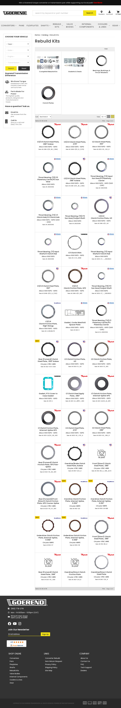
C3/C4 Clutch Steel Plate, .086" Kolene (48, 143)
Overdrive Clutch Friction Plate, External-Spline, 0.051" (101, 501)
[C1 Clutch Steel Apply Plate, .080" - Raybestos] (84, 376)
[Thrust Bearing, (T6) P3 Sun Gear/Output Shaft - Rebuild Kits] (74, 206)
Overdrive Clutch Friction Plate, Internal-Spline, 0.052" (75, 501)
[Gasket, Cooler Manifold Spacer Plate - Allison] (84, 303)
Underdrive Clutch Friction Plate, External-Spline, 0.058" (48, 537)
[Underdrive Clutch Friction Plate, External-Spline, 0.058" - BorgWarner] (57, 518)
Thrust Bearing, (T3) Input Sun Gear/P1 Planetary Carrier (101, 178)
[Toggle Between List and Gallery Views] (110, 116)
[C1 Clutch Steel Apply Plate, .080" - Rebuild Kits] (74, 383)
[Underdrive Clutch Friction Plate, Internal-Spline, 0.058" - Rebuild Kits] (74, 525)
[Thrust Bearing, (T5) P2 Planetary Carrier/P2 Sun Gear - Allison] (57, 159)
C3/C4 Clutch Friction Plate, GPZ (75, 287)
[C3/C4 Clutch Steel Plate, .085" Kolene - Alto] (84, 159)
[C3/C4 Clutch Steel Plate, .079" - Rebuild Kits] (74, 132)
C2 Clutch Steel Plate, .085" (101, 429)
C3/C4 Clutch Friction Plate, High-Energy (48, 323)
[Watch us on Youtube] (15, 624)
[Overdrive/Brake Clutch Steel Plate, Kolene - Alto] (84, 445)
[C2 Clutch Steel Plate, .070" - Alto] (84, 410)
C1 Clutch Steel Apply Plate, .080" (75, 394)
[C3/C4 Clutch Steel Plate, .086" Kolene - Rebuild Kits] (48, 132)
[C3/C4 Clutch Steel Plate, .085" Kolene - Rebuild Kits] (74, 168)
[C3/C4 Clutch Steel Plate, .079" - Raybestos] (84, 124)
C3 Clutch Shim (74, 253)
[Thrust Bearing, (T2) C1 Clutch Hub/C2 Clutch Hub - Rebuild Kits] (48, 205)
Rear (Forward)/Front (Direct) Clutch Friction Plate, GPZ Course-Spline (48, 501)
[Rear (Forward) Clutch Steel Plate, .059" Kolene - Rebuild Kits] (48, 349)
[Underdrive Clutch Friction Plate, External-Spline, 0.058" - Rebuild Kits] (48, 525)
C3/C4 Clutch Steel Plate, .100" (48, 287)
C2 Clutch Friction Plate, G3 (74, 360)
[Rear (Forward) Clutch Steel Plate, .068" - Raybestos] (57, 554)
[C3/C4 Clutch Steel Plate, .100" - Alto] (57, 268)
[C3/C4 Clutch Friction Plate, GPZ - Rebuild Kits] (74, 276)
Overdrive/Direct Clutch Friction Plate (74, 573)
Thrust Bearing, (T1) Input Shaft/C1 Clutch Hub (48, 253)
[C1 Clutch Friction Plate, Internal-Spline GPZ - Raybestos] (110, 376)
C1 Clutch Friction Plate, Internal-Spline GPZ (101, 394)
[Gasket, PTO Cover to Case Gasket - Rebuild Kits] (48, 383)
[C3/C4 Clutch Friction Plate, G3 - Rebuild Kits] (101, 206)
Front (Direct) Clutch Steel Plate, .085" (101, 464)
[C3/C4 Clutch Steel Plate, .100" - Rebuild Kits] (48, 276)
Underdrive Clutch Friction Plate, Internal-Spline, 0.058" (74, 537)
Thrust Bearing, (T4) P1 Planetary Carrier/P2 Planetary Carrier (101, 322)
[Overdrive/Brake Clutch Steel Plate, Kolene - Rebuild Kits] (74, 453)
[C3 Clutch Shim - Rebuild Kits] (74, 242)
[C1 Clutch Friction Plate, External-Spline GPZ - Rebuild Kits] (48, 418)
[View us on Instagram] (19, 624)
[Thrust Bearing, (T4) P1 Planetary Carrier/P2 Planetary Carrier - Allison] (110, 303)
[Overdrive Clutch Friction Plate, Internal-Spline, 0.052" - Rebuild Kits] (74, 489)
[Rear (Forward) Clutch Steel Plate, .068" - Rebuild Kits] (48, 562)
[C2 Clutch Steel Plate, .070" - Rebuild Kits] (74, 418)
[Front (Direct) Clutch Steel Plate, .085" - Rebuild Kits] (101, 453)
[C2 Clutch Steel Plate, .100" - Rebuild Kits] (101, 132)
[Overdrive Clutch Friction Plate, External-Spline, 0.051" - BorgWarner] (110, 481)
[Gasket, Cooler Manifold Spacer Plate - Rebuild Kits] (74, 312)
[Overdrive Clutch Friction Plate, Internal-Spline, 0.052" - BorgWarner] (84, 481)
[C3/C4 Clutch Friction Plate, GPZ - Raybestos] (84, 268)
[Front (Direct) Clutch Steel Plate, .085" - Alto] (110, 445)
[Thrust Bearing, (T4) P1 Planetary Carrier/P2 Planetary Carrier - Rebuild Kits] (101, 310)
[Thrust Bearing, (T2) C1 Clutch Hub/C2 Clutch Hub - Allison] (57, 197)
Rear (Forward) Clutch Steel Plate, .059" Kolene (48, 360)
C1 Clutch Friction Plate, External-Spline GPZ (48, 429)
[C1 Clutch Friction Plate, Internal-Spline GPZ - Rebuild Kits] (101, 383)
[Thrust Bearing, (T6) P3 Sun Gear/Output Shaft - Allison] (84, 197)
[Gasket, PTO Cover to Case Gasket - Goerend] (57, 376)
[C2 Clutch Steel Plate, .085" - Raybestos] (110, 410)
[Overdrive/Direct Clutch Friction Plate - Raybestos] (84, 554)
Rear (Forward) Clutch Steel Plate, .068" (48, 573)
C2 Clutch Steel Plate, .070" (74, 429)
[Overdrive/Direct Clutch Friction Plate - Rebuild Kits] (74, 562)
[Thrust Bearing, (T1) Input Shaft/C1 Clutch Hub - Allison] (57, 234)
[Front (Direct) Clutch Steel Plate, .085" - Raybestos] (110, 518)
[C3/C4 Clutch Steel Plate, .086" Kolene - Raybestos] (57, 124)
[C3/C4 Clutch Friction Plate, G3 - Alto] (110, 197)
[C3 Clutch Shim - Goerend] (84, 234)
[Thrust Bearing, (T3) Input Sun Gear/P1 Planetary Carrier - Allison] (110, 159)
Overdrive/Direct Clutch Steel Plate (101, 573)
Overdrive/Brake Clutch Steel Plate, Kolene (75, 464)
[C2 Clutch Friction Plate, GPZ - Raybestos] (110, 341)
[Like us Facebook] (9, 624)
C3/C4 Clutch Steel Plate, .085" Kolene (75, 179)
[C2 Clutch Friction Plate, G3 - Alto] (84, 341)
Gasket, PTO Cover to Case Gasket (48, 394)
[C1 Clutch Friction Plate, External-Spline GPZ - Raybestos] (57, 410)
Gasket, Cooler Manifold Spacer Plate (75, 323)
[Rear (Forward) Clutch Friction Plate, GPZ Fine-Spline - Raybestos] (57, 445)
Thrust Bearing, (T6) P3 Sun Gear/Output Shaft (75, 217)
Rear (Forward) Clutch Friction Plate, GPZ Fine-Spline (48, 464)
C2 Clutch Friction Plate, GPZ (101, 360)
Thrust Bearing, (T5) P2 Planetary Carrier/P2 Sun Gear (48, 179)
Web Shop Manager (68, 703)
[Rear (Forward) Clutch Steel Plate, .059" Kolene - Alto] (57, 341)
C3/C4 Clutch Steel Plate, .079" (75, 143)
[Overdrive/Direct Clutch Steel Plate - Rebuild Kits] (101, 562)
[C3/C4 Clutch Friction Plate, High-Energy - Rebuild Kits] (48, 311)
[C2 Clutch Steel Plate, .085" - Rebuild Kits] (101, 418)
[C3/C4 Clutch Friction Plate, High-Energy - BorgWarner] (57, 303)
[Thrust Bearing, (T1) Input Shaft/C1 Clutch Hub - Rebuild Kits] (48, 241)
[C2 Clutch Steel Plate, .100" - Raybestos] (110, 124)
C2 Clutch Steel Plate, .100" (101, 143)
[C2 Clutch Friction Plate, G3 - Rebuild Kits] (74, 349)
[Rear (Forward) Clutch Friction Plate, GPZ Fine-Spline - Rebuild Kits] (48, 452)
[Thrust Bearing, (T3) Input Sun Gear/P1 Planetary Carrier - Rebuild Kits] (101, 166)
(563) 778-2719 (17, 608)
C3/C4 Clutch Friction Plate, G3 (101, 217)
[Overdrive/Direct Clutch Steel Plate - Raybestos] (110, 554)
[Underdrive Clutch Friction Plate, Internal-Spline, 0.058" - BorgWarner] (84, 518)
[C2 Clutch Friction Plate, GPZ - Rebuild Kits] (101, 349)
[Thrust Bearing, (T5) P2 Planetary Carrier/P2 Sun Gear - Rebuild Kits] (48, 167)
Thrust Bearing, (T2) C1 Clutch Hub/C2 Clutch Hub (48, 216)
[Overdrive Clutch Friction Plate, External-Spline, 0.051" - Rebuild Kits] (101, 489)
